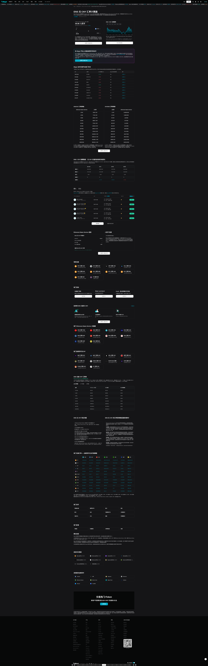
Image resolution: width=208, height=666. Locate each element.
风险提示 (125, 637)
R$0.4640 (129, 471)
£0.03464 (122, 488)
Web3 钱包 (87, 650)
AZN (78, 664)
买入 (132, 199)
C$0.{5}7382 (98, 479)
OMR (83, 664)
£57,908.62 (123, 460)
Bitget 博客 (75, 629)
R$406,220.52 (130, 460)
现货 (86, 622)
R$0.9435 (129, 485)
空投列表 (87, 659)
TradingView (88, 651)
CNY (104, 664)
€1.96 (90, 474)
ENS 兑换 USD (112, 330)
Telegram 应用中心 (89, 655)
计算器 (99, 640)
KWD (125, 664)
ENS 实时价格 (119, 42)
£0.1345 (122, 485)
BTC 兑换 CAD (112, 271)
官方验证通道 (113, 626)
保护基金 (74, 637)
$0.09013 (84, 471)
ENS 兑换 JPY (127, 335)
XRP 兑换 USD (112, 266)
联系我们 (74, 624)
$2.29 (83, 474)
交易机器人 (88, 642)
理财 (86, 635)
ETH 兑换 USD (96, 266)
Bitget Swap (88, 653)
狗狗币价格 (100, 651)
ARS (95, 664)
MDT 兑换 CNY (96, 355)
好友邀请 (112, 644)
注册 (189, 1)
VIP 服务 (112, 631)
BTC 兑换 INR (81, 277)
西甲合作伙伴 (75, 642)
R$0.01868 (129, 491)
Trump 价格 (100, 650)
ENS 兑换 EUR (81, 335)
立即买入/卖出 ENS (88, 43)
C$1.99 (97, 465)
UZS (108, 664)
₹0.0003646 (115, 482)
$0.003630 (84, 491)
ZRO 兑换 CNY (112, 355)
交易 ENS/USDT (110, 223)
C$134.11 (97, 468)
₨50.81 (105, 485)
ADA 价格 (100, 646)
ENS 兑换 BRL (96, 341)
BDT (112, 664)
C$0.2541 (98, 485)
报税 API (112, 648)
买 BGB (99, 629)
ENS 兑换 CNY (96, 330)
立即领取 (101, 4)
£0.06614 (122, 471)
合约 (86, 624)
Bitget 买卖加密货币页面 (120, 54)
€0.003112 (91, 491)
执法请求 (125, 624)
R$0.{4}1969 (130, 482)
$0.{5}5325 (84, 479)
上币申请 (112, 629)
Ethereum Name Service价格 (86, 6)
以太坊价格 (100, 637)
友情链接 (74, 640)
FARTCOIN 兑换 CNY (113, 360)
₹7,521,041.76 (115, 460)
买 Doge (99, 626)
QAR (100, 664)
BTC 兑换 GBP (96, 271)
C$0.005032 (98, 491)
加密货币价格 (78, 6)
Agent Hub (87, 646)
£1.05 (122, 465)
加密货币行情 (100, 633)
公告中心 (74, 633)
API (86, 644)
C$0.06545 (98, 488)
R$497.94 (129, 468)
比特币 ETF (100, 642)
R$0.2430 (129, 488)
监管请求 (125, 626)
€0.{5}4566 (91, 479)
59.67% (133, 4)
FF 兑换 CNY (96, 366)
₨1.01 (105, 491)
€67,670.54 (91, 460)
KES (91, 664)
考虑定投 (25, 4)
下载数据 (112, 640)
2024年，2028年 (35, 4)
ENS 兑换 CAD (96, 335)
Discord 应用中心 (89, 657)
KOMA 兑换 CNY (82, 366)
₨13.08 (105, 488)
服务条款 (125, 635)
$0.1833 (83, 485)
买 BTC (99, 622)
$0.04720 (84, 488)
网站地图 (74, 650)
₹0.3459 (114, 491)
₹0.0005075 (115, 479)
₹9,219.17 (114, 468)
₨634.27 (105, 474)
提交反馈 (112, 622)
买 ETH (99, 624)
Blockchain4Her (75, 648)
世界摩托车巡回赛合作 (77, 644)
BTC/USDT (43, 4)
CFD (86, 626)
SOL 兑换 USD (127, 266)
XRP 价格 (100, 644)
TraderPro (87, 648)
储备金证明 (75, 635)
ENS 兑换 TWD (81, 330)
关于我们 (74, 622)
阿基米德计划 (113, 637)
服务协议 (125, 622)
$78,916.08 (84, 460)
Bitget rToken (100, 653)
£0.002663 (123, 491)
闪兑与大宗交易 (88, 631)
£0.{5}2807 (123, 482)
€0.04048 (91, 488)
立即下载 (115, 4)
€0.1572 (90, 485)
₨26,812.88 (106, 468)
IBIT (17, 4)
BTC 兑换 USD (81, 266)
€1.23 (90, 465)
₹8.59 (114, 471)
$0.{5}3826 (84, 482)
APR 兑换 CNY (127, 360)
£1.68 (122, 474)
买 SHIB (99, 631)
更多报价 (97, 223)
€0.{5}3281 (91, 482)
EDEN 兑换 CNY (97, 360)
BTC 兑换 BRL (127, 271)
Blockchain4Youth (76, 646)
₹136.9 (114, 465)
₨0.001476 (106, 479)
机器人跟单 (88, 640)
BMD (117, 664)
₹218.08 (114, 474)
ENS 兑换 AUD (127, 330)
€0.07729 (91, 471)
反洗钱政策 (125, 631)
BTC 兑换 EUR (81, 271)
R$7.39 (129, 465)
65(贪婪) (55, 4)
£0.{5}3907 (123, 479)
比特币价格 (100, 635)
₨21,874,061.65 (107, 460)
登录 (184, 1)
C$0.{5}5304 (98, 482)
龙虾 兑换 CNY (127, 355)
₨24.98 (105, 471)
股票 (86, 629)
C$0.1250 (98, 471)
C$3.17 (97, 474)
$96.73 (83, 468)
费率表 (112, 646)
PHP (121, 664)
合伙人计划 (113, 633)
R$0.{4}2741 (130, 479)
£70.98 (122, 468)
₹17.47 (114, 485)
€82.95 (90, 468)
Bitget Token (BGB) (76, 631)
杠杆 (86, 633)
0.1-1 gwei (9, 4)
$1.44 (83, 465)
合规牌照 (125, 629)
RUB (129, 664)
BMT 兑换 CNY (81, 355)
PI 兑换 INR (96, 277)
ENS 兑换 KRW (112, 335)
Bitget (74, 6)
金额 (76, 28)
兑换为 (77, 32)
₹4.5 (113, 488)
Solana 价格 (100, 648)
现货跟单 (87, 637)
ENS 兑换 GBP (81, 341)
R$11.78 (129, 474)
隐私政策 (125, 633)
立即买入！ (124, 74)
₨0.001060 (106, 482)
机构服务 (112, 635)
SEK (87, 664)
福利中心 (112, 642)
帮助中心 (112, 624)
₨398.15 (105, 465)
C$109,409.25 (98, 460)
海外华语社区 (75, 626)
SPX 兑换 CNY (81, 360)
